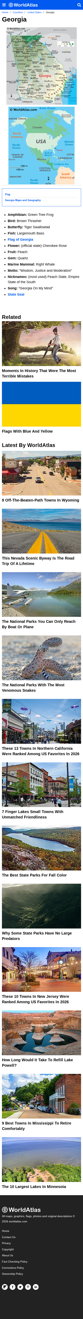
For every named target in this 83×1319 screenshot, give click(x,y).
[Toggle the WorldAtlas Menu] (4, 5)
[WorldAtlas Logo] (25, 5)
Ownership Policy (12, 1273)
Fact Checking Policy (14, 1261)
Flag (7, 194)
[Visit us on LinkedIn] (36, 1287)
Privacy (6, 1243)
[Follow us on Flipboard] (5, 1287)
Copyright (8, 1249)
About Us (7, 1255)
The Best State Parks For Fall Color (34, 875)
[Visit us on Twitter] (20, 1287)
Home (5, 1231)
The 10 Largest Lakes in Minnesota (34, 1186)
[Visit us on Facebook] (12, 1287)
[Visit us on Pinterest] (28, 1287)
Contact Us (8, 1237)
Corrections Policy (13, 1267)
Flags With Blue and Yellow (27, 431)
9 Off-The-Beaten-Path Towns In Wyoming (40, 500)
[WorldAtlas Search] (79, 5)
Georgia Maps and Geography (23, 200)
